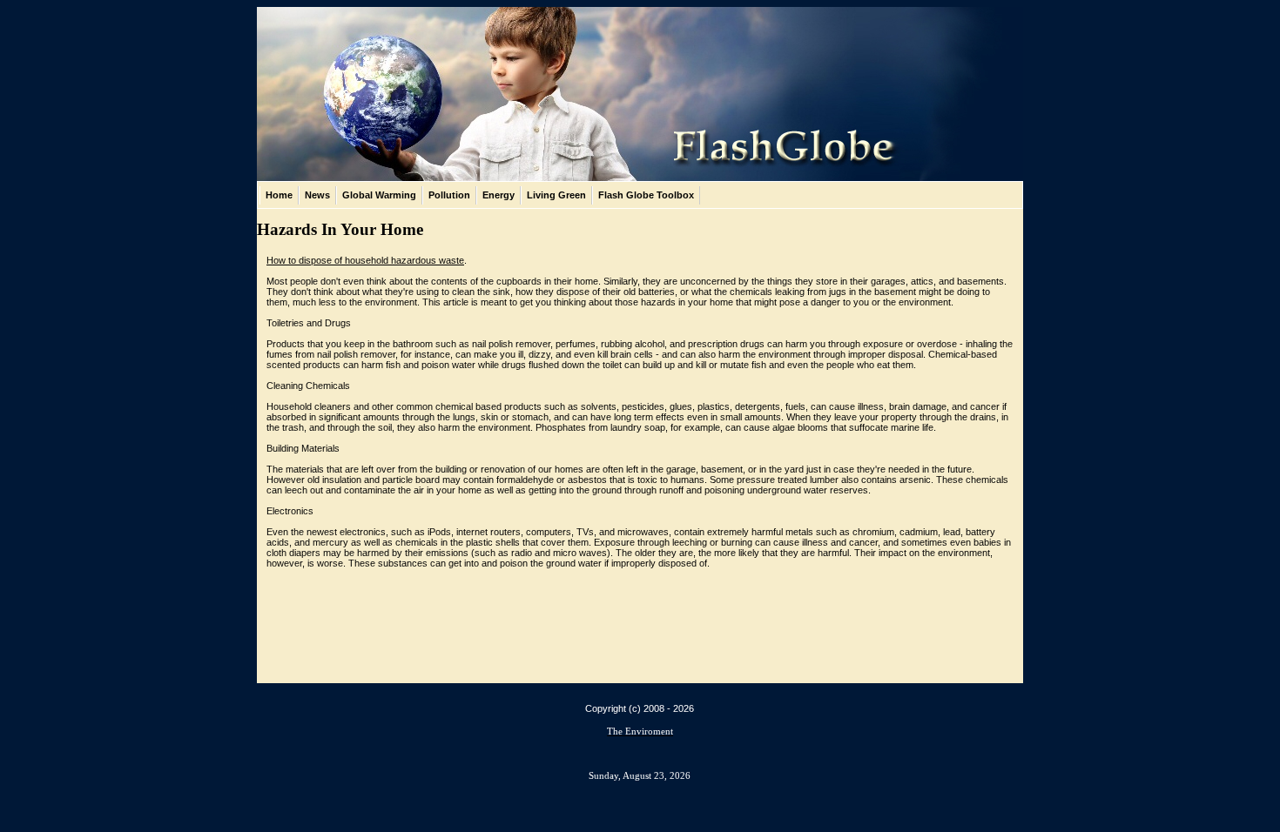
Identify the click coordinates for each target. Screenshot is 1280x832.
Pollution (449, 195)
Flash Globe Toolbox (646, 195)
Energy (498, 195)
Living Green (556, 195)
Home (279, 195)
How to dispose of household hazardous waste (365, 260)
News (317, 195)
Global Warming (379, 195)
